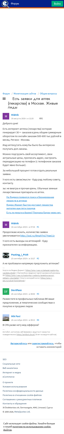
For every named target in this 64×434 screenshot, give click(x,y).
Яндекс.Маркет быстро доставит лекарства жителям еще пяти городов (29, 206)
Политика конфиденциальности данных (23, 390)
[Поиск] (48, 4)
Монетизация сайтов (25, 93)
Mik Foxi (15, 316)
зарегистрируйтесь (42, 343)
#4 (38, 319)
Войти (57, 4)
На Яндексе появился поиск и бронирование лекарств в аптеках (30, 198)
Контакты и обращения (14, 403)
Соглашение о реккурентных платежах (22, 399)
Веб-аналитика (10, 368)
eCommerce (8, 376)
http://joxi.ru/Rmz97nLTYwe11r (37, 235)
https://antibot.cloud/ (26, 334)
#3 (38, 293)
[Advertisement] (32, 16)
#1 (38, 226)
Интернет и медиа (12, 372)
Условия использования (15, 386)
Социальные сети (11, 363)
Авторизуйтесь (19, 343)
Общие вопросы (48, 93)
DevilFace (16, 290)
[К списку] (9, 99)
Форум (6, 93)
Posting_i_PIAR (19, 254)
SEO (4, 359)
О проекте (8, 382)
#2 (38, 258)
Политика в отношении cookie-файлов (22, 395)
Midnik (15, 114)
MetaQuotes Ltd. (22, 411)
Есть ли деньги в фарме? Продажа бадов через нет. (33, 212)
